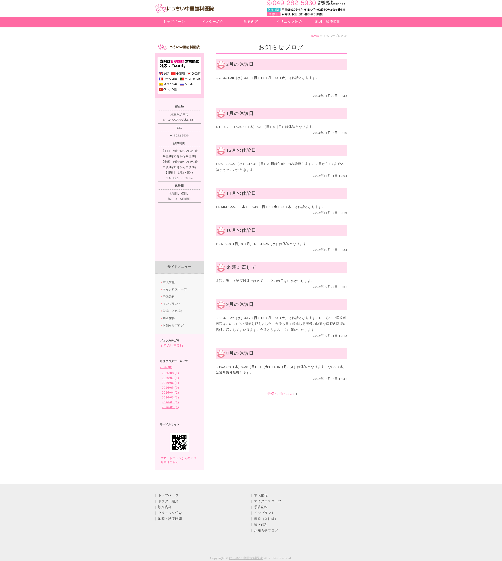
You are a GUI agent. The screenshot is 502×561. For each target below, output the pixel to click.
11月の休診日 (241, 193)
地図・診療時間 (328, 21)
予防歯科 (169, 296)
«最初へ (271, 394)
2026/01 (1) (170, 407)
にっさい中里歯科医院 (184, 9)
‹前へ (282, 394)
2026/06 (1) (170, 383)
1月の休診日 (240, 113)
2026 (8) (166, 367)
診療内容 (251, 21)
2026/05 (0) (170, 387)
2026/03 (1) (170, 397)
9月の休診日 (240, 304)
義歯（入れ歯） (173, 311)
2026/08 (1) (170, 373)
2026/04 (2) (170, 392)
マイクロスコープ (175, 289)
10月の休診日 (241, 230)
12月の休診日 (241, 150)
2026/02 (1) (170, 402)
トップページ (174, 21)
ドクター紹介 (213, 21)
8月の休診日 (240, 353)
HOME (315, 35)
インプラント (172, 303)
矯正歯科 (169, 318)
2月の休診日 (240, 64)
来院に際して (241, 267)
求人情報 (169, 282)
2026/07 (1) (170, 378)
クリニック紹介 (289, 21)
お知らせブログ (173, 325)
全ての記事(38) (171, 345)
